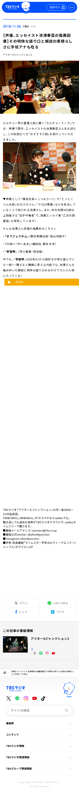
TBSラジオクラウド (48, 522)
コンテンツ (12, 734)
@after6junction (38, 534)
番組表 (10, 723)
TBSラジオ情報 (15, 746)
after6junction (29, 538)
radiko (59, 518)
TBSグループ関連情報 (19, 768)
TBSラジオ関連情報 (17, 757)
